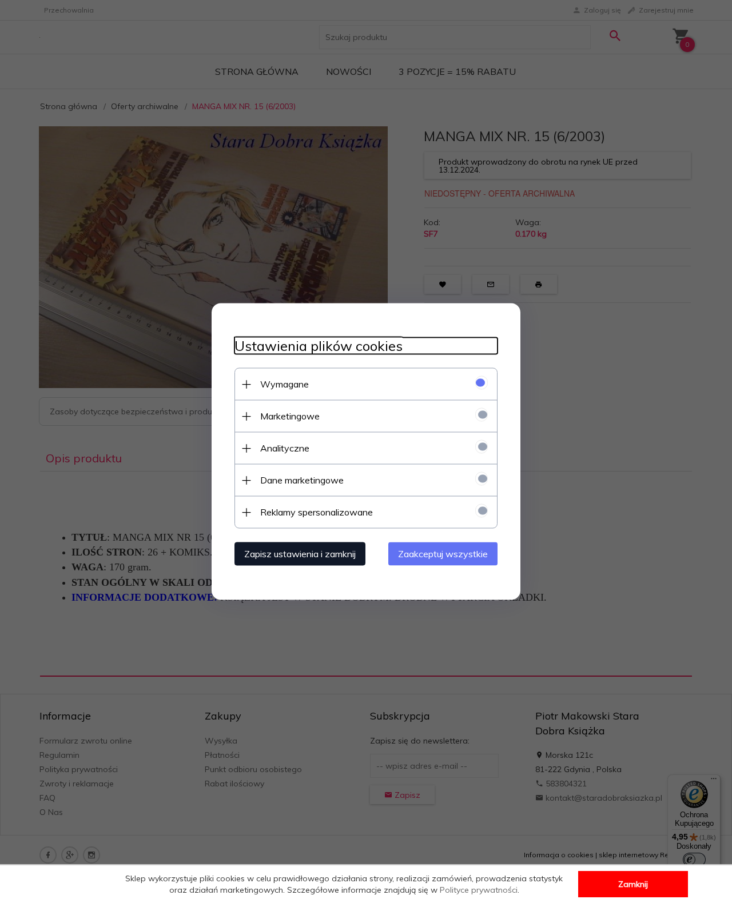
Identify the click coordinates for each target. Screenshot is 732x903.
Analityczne (284, 448)
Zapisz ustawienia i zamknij (300, 554)
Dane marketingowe (302, 480)
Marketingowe (290, 416)
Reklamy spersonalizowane (316, 512)
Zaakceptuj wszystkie (443, 554)
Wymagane (284, 384)
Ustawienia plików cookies (318, 346)
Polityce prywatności (479, 890)
